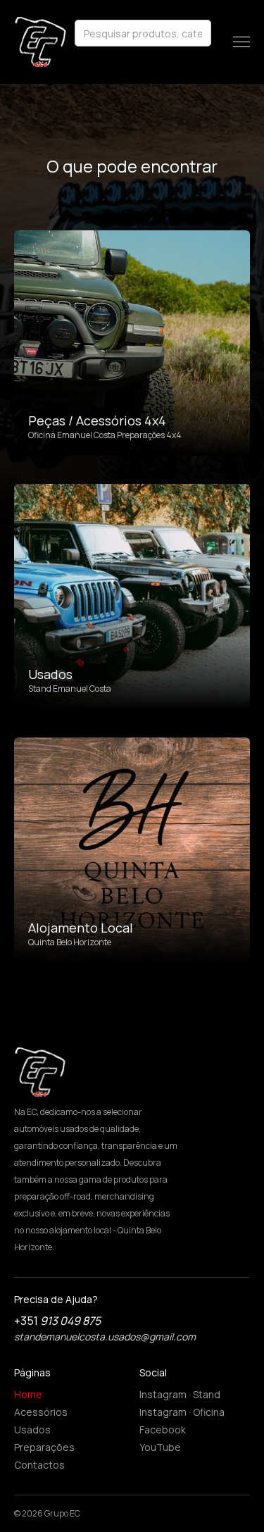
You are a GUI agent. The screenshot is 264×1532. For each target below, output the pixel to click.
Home (28, 1394)
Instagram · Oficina (182, 1412)
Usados (32, 1429)
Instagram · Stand (179, 1394)
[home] (40, 42)
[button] (241, 42)
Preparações (44, 1447)
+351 (57, 1320)
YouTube (160, 1447)
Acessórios (41, 1412)
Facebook (162, 1429)
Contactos (39, 1464)
